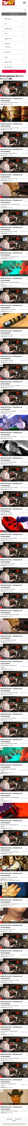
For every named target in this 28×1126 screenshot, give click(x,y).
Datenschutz (18, 1119)
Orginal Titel (7, 38)
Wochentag (7, 19)
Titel (5, 34)
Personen (7, 43)
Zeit (5, 24)
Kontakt (14, 1120)
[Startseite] (8, 2)
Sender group (8, 29)
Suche (14, 71)
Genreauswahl (8, 67)
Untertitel (7, 52)
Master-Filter (8, 62)
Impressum (9, 1119)
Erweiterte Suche (14, 14)
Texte (6, 57)
